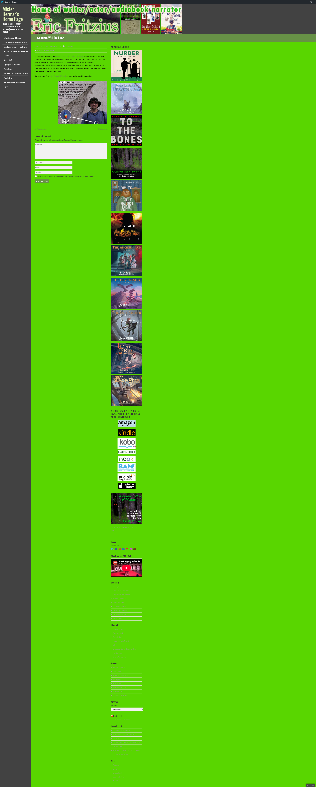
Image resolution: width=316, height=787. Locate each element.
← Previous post (41, 129)
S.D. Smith (117, 683)
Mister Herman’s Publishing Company (16, 73)
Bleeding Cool (118, 633)
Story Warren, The (119, 657)
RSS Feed (117, 715)
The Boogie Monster (120, 611)
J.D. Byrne (116, 679)
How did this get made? (121, 595)
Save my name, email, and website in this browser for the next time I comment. (66, 176)
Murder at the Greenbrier (121, 720)
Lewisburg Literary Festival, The (124, 649)
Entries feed (117, 773)
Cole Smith (117, 672)
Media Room (7, 69)
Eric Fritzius (44, 46)
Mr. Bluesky (117, 738)
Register (116, 765)
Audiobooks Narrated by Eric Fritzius (15, 46)
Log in (115, 769)
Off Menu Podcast (119, 607)
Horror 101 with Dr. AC (121, 641)
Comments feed (118, 777)
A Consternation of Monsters (13, 38)
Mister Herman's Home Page (12, 13)
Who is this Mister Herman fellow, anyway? (14, 84)
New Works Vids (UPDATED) (123, 734)
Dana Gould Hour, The (121, 591)
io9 (114, 645)
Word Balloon (117, 618)
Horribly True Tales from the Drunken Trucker (16, 53)
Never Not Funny (119, 603)
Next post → (102, 129)
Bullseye (116, 587)
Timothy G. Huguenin (120, 695)
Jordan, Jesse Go (119, 599)
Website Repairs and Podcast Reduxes (69, 56)
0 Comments (68, 46)
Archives (114, 706)
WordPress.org (118, 781)
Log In (7, 2)
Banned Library (118, 629)
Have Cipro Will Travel (58, 76)
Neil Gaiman (117, 653)
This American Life (119, 614)
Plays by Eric (8, 78)
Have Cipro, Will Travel (45, 50)
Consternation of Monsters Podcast (15, 42)
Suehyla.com (117, 691)
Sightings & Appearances (12, 64)
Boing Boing (117, 637)
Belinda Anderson (119, 668)
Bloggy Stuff (8, 60)
